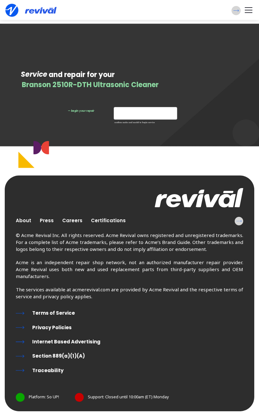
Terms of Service (53, 313)
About (23, 220)
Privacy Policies (52, 327)
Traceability (47, 370)
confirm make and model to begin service (134, 123)
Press (47, 220)
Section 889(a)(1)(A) (58, 356)
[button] (236, 10)
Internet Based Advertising (66, 341)
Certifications (108, 220)
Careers (72, 220)
